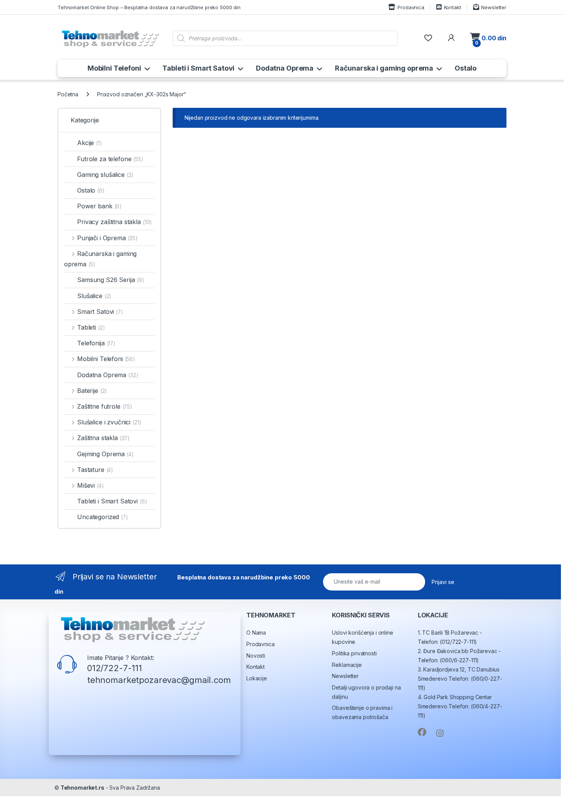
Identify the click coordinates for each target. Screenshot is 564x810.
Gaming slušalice (105, 174)
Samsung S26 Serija (110, 280)
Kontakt (452, 7)
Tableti (90, 327)
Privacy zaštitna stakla (114, 222)
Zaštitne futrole (104, 406)
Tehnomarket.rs (82, 787)
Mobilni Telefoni (114, 68)
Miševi (90, 485)
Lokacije (256, 678)
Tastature (95, 469)
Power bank (99, 206)
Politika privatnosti (354, 653)
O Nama (256, 632)
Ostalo (466, 68)
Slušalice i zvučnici (109, 422)
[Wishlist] (428, 38)
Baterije (92, 390)
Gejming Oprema (105, 454)
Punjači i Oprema (107, 238)
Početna (68, 94)
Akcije (89, 143)
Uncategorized (102, 517)
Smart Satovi (100, 311)
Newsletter (493, 7)
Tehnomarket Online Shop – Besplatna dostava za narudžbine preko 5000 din (149, 7)
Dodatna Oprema (284, 68)
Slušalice (94, 296)
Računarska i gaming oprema (384, 68)
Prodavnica (410, 7)
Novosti (255, 655)
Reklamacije (346, 665)
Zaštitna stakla (103, 438)
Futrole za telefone (110, 159)
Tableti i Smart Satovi (198, 68)
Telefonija (96, 343)
